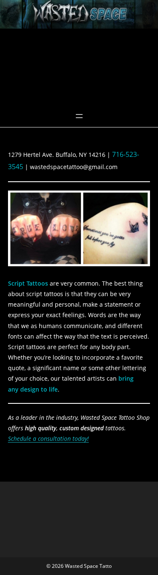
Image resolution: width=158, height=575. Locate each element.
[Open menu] (79, 116)
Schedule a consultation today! (48, 439)
